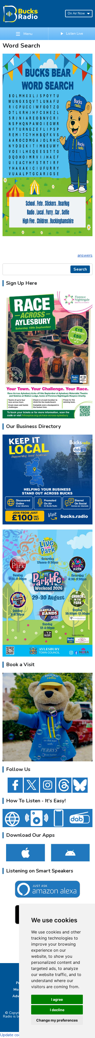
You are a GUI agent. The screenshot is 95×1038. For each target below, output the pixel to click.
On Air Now (76, 13)
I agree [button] (57, 999)
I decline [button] (57, 1010)
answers (85, 255)
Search (80, 269)
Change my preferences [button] (57, 1020)
